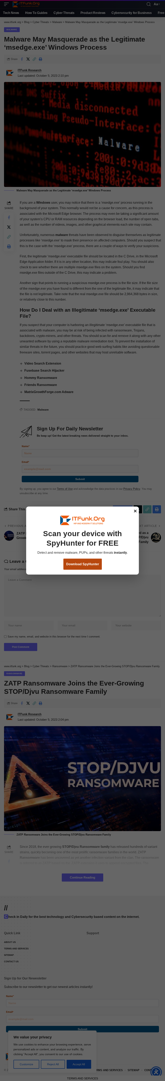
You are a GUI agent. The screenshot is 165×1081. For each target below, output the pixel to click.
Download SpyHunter (82, 564)
